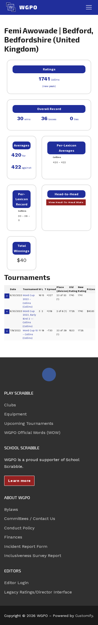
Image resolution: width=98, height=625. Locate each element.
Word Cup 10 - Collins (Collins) (30, 334)
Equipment (15, 414)
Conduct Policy (19, 527)
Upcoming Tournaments (28, 423)
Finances (13, 537)
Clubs (10, 404)
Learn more (19, 481)
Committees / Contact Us (29, 518)
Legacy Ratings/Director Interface (38, 592)
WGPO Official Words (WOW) (32, 432)
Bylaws (11, 509)
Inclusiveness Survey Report (32, 555)
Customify (84, 616)
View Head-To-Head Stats (66, 202)
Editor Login (16, 582)
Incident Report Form (25, 546)
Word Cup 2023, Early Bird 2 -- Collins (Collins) (29, 319)
